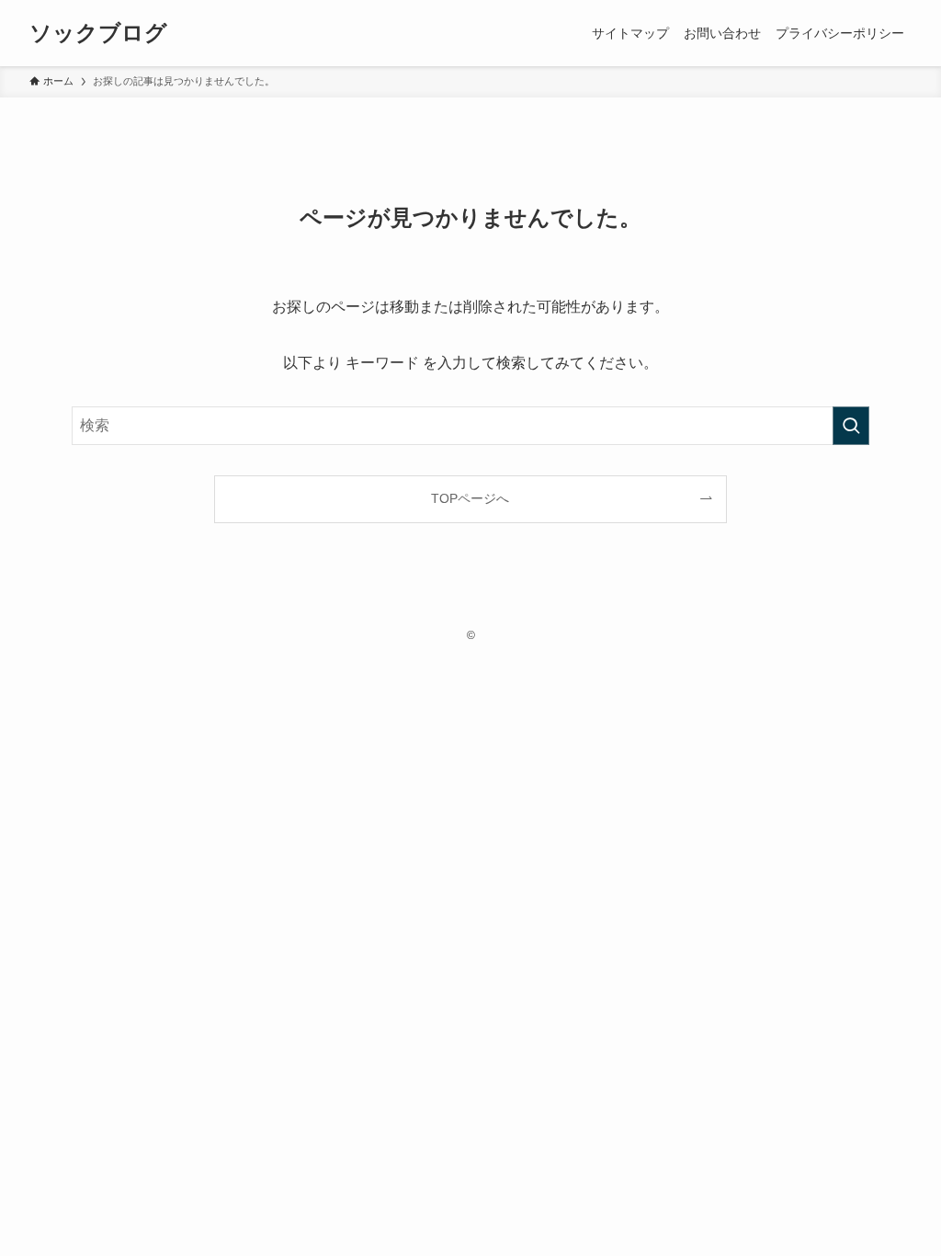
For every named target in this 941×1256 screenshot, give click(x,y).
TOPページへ (470, 498)
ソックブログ (98, 33)
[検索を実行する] (851, 425)
